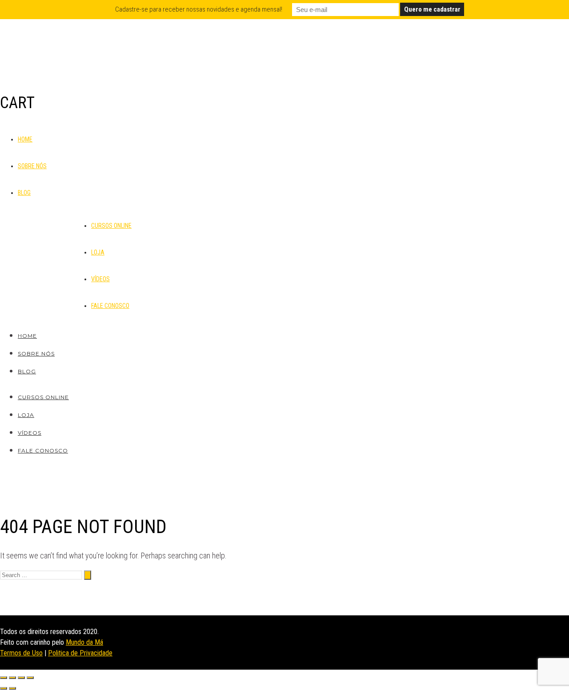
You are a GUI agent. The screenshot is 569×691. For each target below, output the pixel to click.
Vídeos (100, 279)
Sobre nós (32, 166)
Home (25, 139)
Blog (24, 192)
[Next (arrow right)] (12, 688)
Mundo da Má (84, 642)
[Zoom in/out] (30, 677)
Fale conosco (110, 305)
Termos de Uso (21, 653)
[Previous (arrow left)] (3, 688)
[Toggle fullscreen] (21, 677)
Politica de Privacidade (80, 653)
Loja (97, 252)
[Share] (12, 677)
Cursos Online (111, 225)
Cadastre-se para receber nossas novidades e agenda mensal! (198, 9)
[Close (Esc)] (3, 677)
